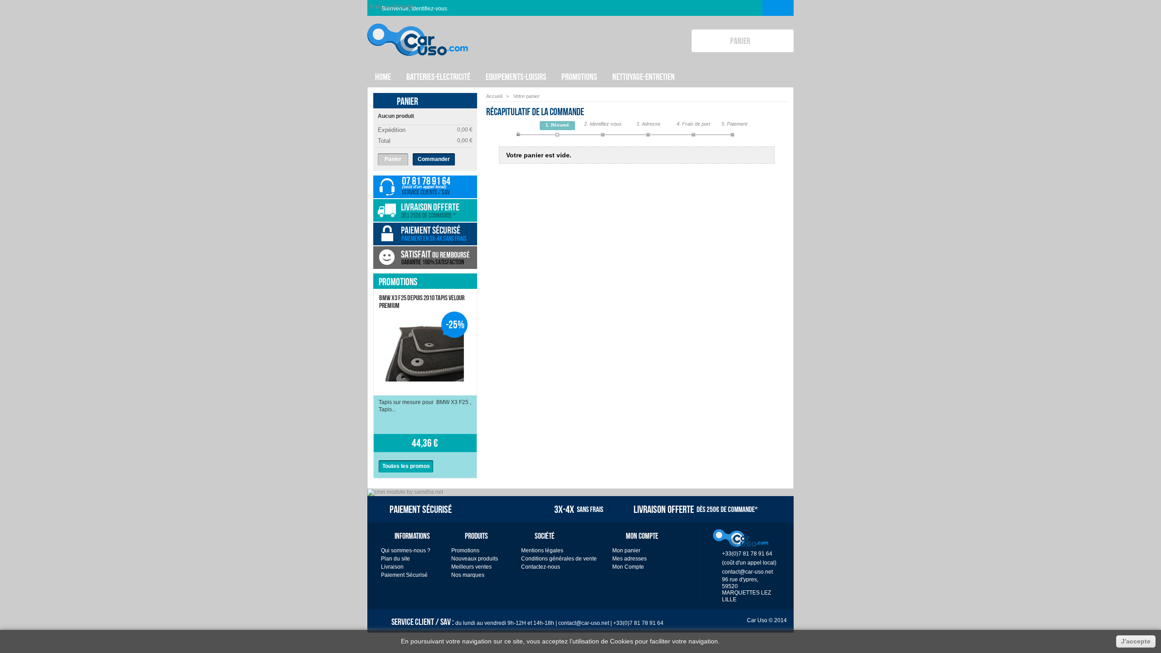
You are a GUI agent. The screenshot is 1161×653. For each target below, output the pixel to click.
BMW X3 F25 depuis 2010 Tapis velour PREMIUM (421, 301)
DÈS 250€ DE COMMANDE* (696, 509)
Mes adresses (629, 559)
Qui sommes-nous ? (405, 550)
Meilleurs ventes (471, 567)
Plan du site (395, 559)
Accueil (494, 96)
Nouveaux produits (474, 559)
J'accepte (1136, 641)
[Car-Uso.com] (417, 32)
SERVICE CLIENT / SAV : (527, 621)
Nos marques (467, 575)
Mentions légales (542, 550)
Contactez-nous (540, 567)
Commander (434, 159)
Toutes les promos (406, 466)
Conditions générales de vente (559, 559)
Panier (407, 101)
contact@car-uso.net (747, 572)
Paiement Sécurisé (404, 575)
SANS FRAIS (578, 509)
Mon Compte (628, 567)
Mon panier (626, 550)
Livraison (392, 567)
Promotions (398, 281)
